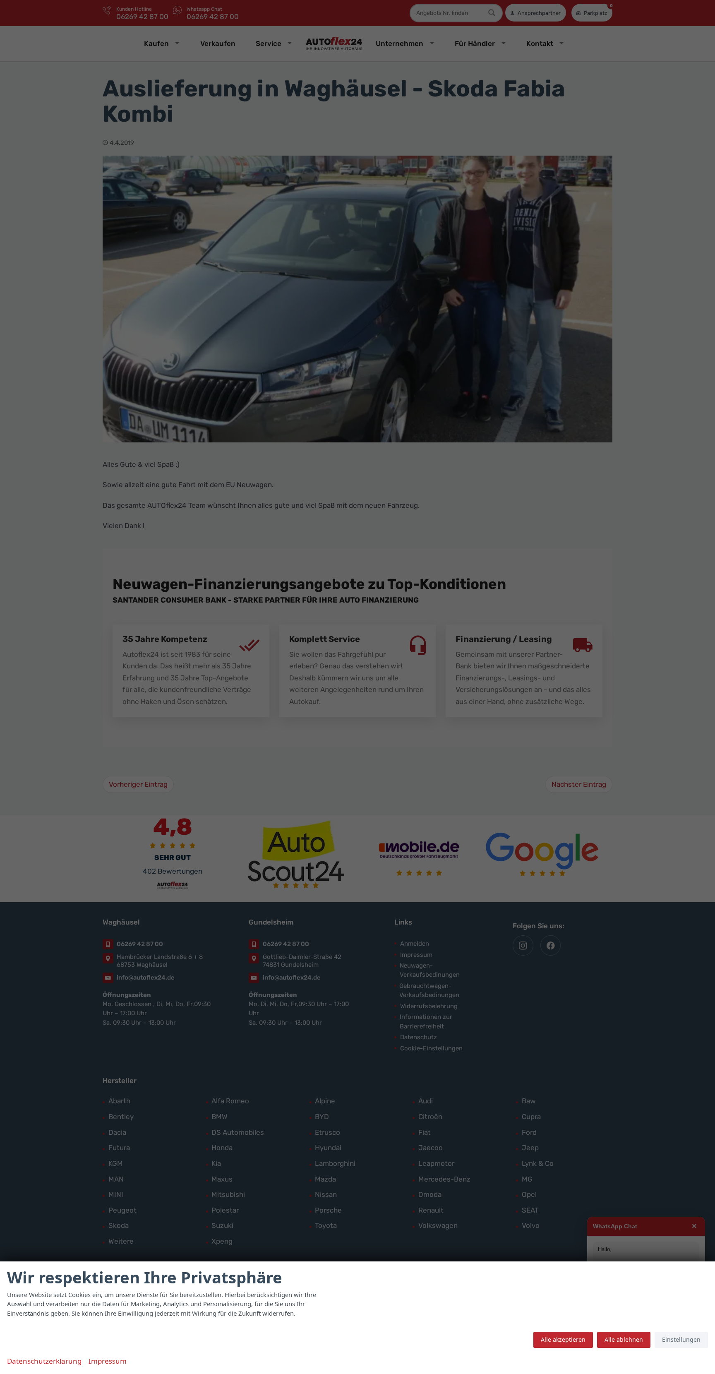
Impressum (108, 1361)
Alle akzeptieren (563, 1339)
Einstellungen (681, 1339)
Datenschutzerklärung (44, 1361)
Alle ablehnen (624, 1339)
